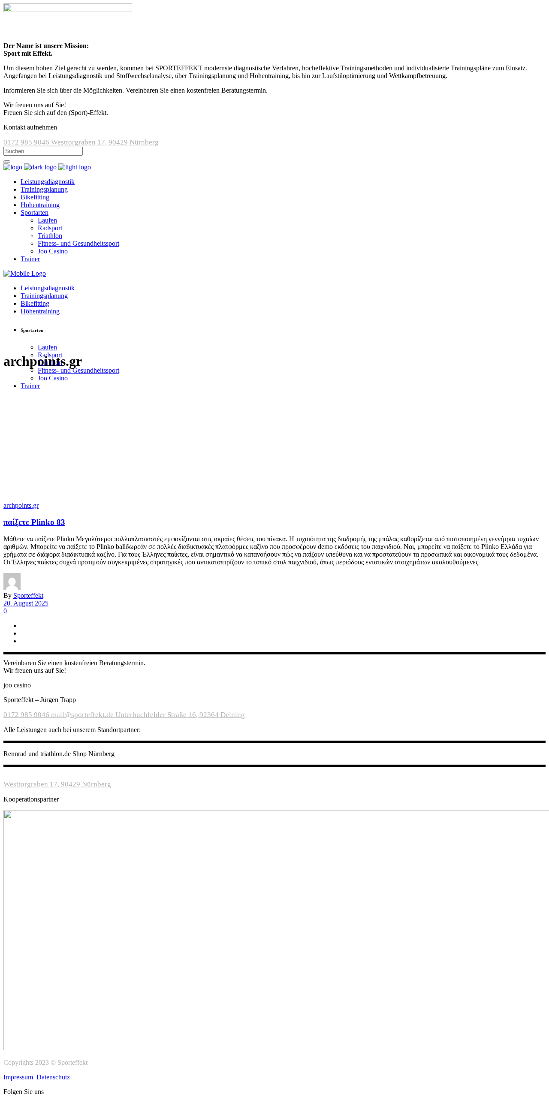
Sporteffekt (28, 595)
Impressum (18, 1077)
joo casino (17, 685)
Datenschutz (53, 1077)
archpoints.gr (21, 505)
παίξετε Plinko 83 (34, 522)
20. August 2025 (25, 603)
